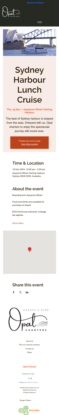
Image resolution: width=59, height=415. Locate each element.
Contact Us (30, 349)
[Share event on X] (20, 292)
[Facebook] (31, 378)
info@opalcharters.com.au (28, 382)
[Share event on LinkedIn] (27, 292)
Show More (17, 223)
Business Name (35, 2)
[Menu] (40, 22)
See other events (29, 144)
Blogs (29, 352)
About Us (29, 341)
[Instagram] (29, 378)
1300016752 (28, 374)
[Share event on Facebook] (13, 292)
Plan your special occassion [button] (29, 345)
